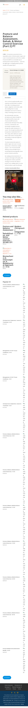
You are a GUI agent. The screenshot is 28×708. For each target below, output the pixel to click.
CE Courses (7, 275)
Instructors (8, 689)
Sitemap (22, 704)
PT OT (7, 10)
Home (4, 10)
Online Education (9, 685)
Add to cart (12, 94)
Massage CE (7, 687)
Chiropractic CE (18, 685)
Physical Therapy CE (17, 687)
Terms (19, 689)
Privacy (14, 689)
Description (8, 97)
